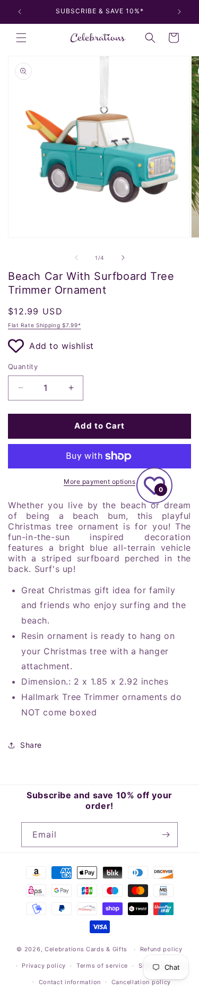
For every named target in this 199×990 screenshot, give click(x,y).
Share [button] (31, 744)
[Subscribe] (165, 834)
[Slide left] (76, 257)
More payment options (99, 481)
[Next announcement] (179, 11)
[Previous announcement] (19, 11)
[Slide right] (123, 257)
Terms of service (102, 965)
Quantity (23, 366)
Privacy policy (44, 965)
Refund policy (161, 949)
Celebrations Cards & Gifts (86, 949)
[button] (21, 37)
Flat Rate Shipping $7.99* (44, 325)
